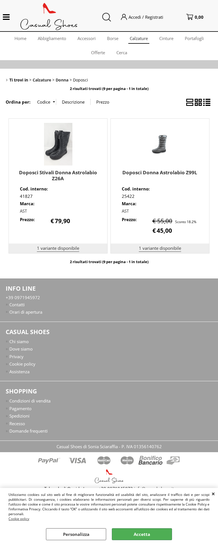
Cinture (166, 38)
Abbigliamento (52, 38)
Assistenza (19, 371)
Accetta (142, 534)
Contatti (17, 304)
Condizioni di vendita (30, 401)
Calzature (139, 38)
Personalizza (76, 534)
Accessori (86, 38)
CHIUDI (213, 493)
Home (20, 38)
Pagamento (20, 408)
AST (23, 211)
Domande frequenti (28, 431)
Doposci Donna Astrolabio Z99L (159, 172)
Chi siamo (19, 341)
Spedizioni (19, 416)
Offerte (98, 52)
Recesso (17, 423)
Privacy (16, 356)
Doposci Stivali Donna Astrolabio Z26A (58, 175)
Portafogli (194, 38)
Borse (112, 38)
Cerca (121, 52)
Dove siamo (21, 349)
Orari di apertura (25, 312)
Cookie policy (19, 518)
